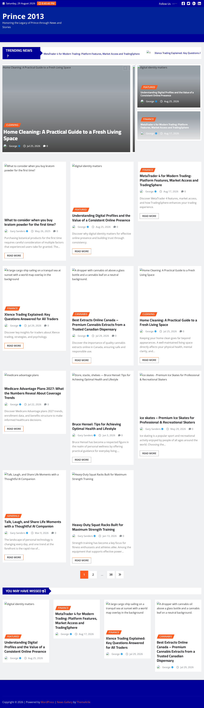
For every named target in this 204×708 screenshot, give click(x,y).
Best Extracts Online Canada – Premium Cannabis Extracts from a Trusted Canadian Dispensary (98, 324)
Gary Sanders (17, 231)
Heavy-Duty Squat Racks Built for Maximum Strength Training (97, 527)
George (17, 145)
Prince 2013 (23, 16)
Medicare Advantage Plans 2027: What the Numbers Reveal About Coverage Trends (34, 393)
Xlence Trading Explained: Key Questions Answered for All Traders (31, 316)
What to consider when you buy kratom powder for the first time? (30, 222)
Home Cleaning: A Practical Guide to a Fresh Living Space (168, 322)
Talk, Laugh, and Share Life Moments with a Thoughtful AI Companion (32, 524)
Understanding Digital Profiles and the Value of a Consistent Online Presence (64, 135)
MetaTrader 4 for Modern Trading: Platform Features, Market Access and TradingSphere (165, 126)
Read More (14, 255)
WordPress (47, 702)
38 (111, 574)
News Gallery (65, 702)
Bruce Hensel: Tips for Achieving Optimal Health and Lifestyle (96, 426)
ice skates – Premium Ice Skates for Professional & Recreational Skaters (167, 420)
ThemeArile (83, 702)
